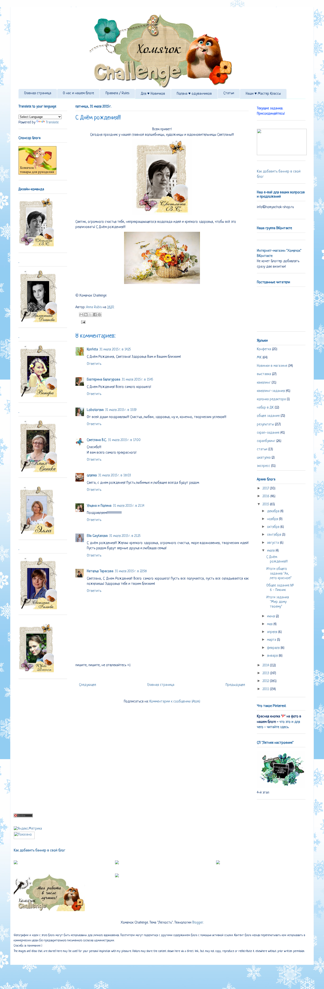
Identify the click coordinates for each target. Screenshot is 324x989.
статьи (262, 449)
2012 (266, 681)
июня (271, 616)
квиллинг (264, 383)
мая (270, 624)
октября (273, 527)
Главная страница (37, 93)
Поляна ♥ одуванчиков (194, 94)
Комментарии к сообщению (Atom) (174, 702)
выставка (264, 374)
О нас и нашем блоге (78, 93)
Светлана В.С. (96, 440)
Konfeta (92, 350)
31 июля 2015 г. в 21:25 (124, 536)
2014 (266, 666)
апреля (272, 632)
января (273, 656)
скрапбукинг (266, 441)
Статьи (228, 93)
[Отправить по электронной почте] (81, 314)
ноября (273, 519)
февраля (274, 648)
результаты (265, 425)
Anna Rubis (94, 307)
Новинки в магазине (272, 366)
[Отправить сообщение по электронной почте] (82, 322)
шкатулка (264, 458)
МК (259, 358)
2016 (266, 496)
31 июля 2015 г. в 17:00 (124, 440)
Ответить (94, 364)
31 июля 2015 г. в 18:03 (114, 476)
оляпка (92, 476)
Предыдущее (235, 685)
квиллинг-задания (271, 391)
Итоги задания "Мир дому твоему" (277, 601)
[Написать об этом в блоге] (85, 314)
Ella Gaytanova (97, 536)
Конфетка (264, 349)
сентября (274, 535)
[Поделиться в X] (90, 314)
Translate (52, 123)
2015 (266, 504)
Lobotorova (95, 410)
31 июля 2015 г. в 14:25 (115, 350)
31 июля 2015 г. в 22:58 (131, 571)
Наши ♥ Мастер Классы (263, 94)
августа (273, 543)
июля (271, 551)
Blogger (197, 923)
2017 (266, 489)
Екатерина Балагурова (103, 380)
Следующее (87, 685)
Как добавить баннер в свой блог (39, 851)
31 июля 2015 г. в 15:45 (137, 380)
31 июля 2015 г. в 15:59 (121, 410)
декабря (273, 511)
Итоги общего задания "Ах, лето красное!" (279, 573)
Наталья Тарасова (100, 571)
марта (272, 640)
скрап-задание (268, 433)
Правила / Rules (117, 93)
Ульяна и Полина (99, 506)
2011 (266, 689)
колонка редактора (271, 399)
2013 (266, 673)
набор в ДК (265, 408)
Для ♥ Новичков (153, 94)
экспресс (263, 466)
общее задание (268, 416)
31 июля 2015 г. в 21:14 (128, 506)
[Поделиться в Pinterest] (99, 314)
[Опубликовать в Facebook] (95, 314)
